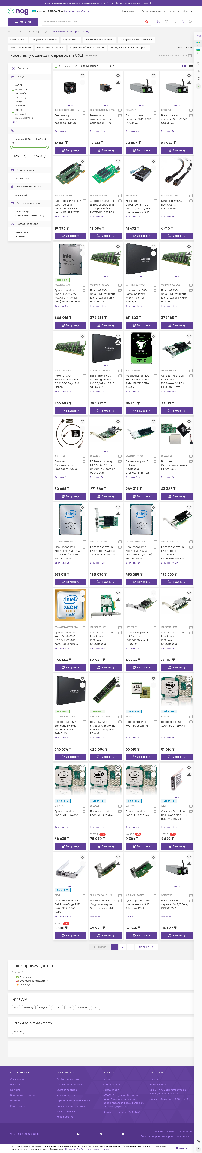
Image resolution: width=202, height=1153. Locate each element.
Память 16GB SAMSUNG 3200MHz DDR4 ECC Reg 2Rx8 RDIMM (67, 381)
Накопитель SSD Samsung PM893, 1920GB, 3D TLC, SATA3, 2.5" (136, 296)
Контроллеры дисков (20, 47)
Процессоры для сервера (44, 39)
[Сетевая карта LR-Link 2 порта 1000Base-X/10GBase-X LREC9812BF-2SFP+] (106, 605)
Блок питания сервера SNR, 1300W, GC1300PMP (174, 904)
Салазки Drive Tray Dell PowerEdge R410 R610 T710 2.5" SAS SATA (67, 906)
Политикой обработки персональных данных (87, 1149)
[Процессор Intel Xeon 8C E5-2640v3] (141, 780)
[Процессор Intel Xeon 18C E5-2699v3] (177, 690)
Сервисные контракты (70, 1084)
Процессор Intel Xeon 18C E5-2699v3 (173, 724)
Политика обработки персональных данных (166, 1136)
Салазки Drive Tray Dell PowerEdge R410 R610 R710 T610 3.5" (174, 815)
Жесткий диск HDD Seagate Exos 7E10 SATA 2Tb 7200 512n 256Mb (138, 381)
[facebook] (123, 1134)
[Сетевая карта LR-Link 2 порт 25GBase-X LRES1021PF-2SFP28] (106, 519)
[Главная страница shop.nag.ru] (9, 31)
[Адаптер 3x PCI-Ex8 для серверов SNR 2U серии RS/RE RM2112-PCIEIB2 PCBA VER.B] (106, 173)
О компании (17, 1079)
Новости (15, 1084)
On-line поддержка (68, 1079)
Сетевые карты (17, 39)
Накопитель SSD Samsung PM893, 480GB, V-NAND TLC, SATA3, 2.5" (67, 727)
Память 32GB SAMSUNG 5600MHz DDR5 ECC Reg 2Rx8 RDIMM (102, 727)
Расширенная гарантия (71, 1106)
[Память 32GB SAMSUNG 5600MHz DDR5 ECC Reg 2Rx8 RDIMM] (106, 690)
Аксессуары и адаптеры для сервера (129, 47)
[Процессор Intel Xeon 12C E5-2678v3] (106, 780)
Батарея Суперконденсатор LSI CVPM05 (174, 465)
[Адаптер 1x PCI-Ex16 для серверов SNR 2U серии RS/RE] (141, 869)
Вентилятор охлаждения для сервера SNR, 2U (65, 119)
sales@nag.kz (83, 11)
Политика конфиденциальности (173, 1131)
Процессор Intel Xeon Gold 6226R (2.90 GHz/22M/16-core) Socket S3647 (66, 638)
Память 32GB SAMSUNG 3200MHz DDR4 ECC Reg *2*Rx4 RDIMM (174, 296)
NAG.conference (66, 1111)
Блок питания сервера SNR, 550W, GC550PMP (138, 119)
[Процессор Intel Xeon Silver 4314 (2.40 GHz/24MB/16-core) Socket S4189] (70, 519)
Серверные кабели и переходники (87, 47)
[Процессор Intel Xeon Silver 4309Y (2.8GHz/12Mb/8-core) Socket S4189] (141, 519)
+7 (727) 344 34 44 (55, 11)
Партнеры (16, 1100)
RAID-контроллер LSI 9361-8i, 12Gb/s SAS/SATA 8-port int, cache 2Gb (102, 467)
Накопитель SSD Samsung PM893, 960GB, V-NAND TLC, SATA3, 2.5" (102, 381)
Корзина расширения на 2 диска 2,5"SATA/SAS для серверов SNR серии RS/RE (138, 206)
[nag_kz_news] (101, 1134)
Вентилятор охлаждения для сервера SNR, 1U (100, 119)
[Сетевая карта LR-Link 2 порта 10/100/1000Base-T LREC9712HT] (141, 605)
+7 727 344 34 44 (158, 1084)
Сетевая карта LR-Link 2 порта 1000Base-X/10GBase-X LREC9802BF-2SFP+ (173, 638)
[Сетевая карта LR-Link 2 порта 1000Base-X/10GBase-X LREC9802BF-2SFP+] (177, 605)
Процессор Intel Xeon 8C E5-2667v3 (137, 724)
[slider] (11, 147)
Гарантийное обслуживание (73, 1100)
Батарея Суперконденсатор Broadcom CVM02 (67, 465)
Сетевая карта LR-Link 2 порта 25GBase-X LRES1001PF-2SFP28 (173, 552)
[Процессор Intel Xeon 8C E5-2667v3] (141, 690)
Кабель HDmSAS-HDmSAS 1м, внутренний (172, 204)
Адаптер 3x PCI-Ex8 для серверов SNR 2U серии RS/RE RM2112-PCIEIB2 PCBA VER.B (103, 206)
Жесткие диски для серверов (99, 39)
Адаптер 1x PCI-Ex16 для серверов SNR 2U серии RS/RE (138, 904)
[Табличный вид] (190, 66)
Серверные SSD (71, 39)
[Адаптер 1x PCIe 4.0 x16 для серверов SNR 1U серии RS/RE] (106, 869)
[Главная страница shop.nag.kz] (18, 11)
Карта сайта (17, 1106)
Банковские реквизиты (23, 1095)
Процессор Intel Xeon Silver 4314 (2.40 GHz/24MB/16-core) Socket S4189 (67, 552)
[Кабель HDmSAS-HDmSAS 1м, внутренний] (177, 173)
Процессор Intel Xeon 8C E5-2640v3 (137, 813)
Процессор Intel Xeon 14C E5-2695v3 (66, 813)
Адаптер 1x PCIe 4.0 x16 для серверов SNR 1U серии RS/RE (102, 904)
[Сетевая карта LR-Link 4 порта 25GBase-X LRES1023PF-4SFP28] (141, 433)
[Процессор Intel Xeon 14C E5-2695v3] (70, 780)
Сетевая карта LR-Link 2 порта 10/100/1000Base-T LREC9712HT (137, 638)
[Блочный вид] (184, 66)
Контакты (15, 1089)
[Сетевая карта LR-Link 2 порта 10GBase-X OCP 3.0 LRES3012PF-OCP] (177, 348)
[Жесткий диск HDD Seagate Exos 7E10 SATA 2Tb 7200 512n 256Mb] (141, 348)
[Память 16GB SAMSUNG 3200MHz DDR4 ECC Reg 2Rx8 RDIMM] (70, 348)
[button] (101, 3)
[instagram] (79, 1134)
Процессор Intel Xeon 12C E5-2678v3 (101, 813)
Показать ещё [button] (185, 47)
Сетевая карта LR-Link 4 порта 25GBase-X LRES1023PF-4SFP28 (137, 467)
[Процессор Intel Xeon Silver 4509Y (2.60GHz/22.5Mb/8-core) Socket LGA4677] (70, 259)
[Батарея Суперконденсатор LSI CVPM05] (177, 433)
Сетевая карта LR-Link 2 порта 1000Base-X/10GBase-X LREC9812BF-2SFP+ (102, 638)
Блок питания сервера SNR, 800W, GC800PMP (174, 119)
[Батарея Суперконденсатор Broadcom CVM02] (70, 433)
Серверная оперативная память (136, 39)
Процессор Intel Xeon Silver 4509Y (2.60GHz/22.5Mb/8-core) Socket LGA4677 (68, 296)
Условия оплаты (66, 1095)
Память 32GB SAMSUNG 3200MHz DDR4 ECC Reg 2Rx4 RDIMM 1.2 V (102, 296)
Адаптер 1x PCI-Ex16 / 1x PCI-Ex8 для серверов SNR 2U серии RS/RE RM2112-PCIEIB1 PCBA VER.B (68, 206)
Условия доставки (67, 1089)
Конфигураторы (66, 1116)
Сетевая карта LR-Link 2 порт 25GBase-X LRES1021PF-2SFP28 (103, 550)
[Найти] (147, 22)
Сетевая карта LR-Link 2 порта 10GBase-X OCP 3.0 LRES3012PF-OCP (173, 381)
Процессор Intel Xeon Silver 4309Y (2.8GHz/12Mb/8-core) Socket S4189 (139, 552)
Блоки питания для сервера (50, 47)
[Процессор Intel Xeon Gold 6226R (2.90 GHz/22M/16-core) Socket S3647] (70, 605)
